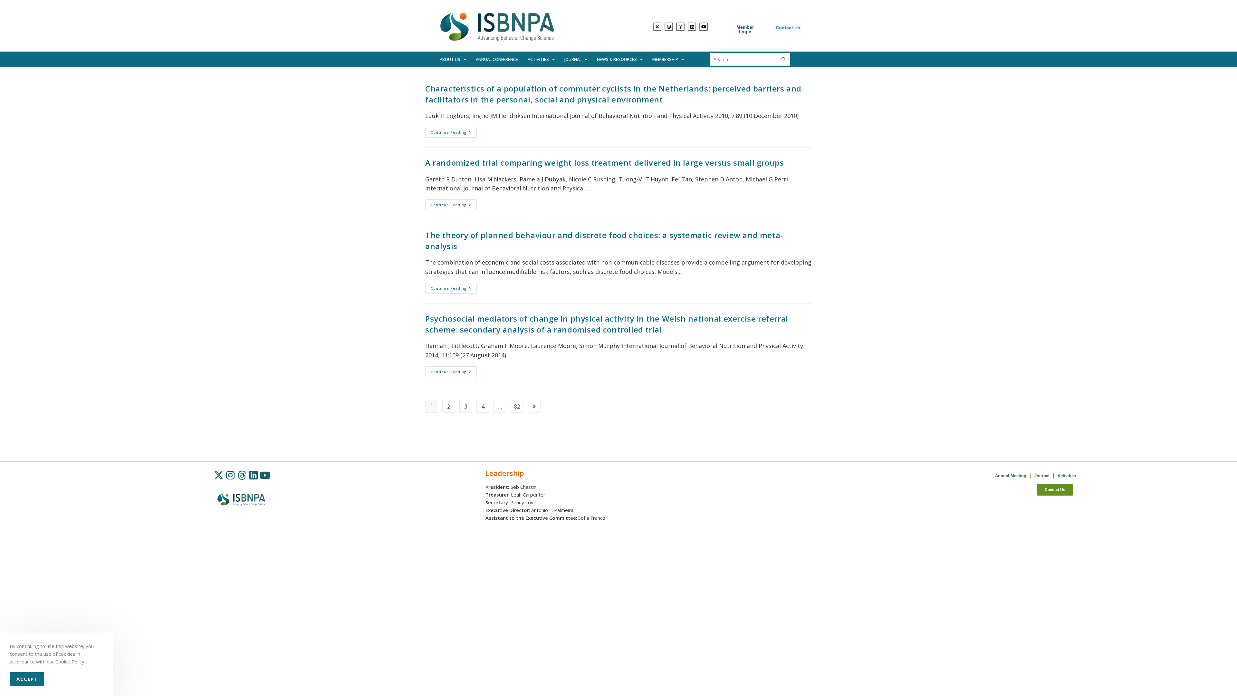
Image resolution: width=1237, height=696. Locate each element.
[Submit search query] (783, 59)
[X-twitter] (657, 27)
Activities (538, 59)
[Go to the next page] (534, 406)
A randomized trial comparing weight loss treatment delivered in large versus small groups (604, 162)
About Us (450, 59)
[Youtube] (703, 27)
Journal (572, 59)
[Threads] (680, 27)
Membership (665, 59)
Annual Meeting (1010, 475)
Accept (27, 679)
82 (517, 406)
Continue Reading (454, 131)
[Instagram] (669, 27)
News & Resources (617, 59)
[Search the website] (750, 59)
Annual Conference (497, 59)
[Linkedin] (692, 27)
